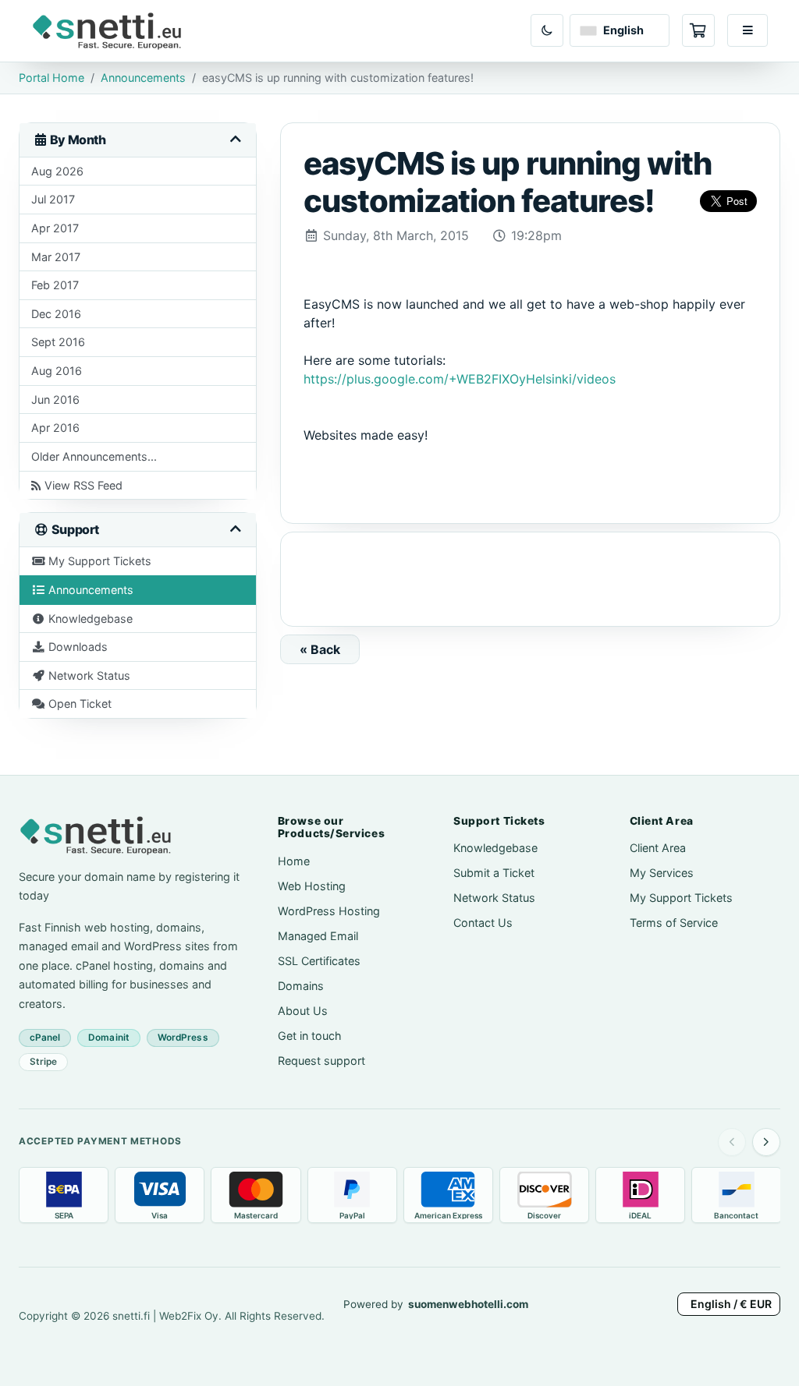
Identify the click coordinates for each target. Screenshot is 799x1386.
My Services (662, 872)
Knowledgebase (495, 847)
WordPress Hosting (329, 911)
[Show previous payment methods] (732, 1142)
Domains (301, 985)
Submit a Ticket (493, 872)
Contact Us (483, 922)
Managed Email (318, 935)
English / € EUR (731, 1303)
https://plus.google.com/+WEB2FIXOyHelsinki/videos (460, 379)
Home (294, 861)
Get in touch (310, 1035)
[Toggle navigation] (747, 30)
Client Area (658, 847)
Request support (321, 1060)
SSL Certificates (319, 960)
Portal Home (51, 77)
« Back (320, 649)
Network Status (494, 897)
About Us (303, 1010)
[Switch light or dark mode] (547, 30)
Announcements (143, 77)
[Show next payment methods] (766, 1142)
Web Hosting (312, 886)
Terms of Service (674, 922)
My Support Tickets (681, 897)
